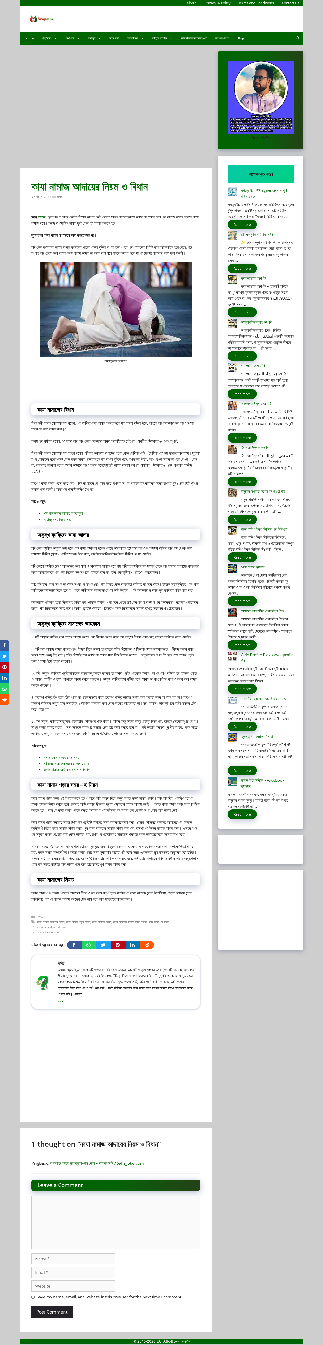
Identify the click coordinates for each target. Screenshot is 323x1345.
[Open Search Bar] (297, 38)
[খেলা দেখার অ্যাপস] (232, 569)
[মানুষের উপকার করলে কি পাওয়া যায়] (232, 493)
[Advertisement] (116, 108)
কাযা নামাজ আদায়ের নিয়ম (50, 922)
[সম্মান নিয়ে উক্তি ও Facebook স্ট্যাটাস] (232, 782)
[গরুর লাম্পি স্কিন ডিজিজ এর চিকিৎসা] (232, 531)
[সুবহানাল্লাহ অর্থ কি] (232, 280)
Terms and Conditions (256, 2)
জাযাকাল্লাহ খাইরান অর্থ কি (258, 234)
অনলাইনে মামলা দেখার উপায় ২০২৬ (263, 698)
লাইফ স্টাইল (159, 38)
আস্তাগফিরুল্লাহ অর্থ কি (256, 322)
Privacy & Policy (218, 2)
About (191, 2)
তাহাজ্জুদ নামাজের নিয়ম (58, 519)
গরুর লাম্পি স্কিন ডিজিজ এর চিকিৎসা (264, 529)
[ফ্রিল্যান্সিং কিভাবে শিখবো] (232, 738)
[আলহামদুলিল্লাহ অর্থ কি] (232, 406)
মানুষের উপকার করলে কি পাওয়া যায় (263, 491)
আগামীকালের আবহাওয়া (194, 38)
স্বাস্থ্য (92, 38)
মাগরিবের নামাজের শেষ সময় (61, 757)
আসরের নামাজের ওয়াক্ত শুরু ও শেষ (66, 763)
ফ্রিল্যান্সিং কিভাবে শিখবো (257, 736)
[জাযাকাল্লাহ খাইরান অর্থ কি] (232, 236)
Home (29, 38)
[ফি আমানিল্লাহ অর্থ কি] (232, 450)
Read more (242, 224)
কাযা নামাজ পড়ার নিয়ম (78, 922)
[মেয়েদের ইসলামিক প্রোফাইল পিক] (232, 613)
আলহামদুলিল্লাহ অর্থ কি (256, 403)
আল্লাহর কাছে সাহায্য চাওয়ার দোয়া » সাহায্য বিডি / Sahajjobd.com (97, 1163)
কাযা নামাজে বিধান (101, 922)
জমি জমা (114, 38)
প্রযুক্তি (46, 38)
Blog (240, 38)
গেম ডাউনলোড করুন (48, 932)
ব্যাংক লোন (222, 38)
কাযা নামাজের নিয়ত (123, 922)
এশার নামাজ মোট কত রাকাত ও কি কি (67, 769)
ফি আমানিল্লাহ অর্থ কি (255, 447)
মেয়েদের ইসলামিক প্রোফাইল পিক (262, 611)
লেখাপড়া (69, 38)
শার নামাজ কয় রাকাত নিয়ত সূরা (63, 513)
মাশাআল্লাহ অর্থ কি (253, 366)
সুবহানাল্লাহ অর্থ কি (253, 278)
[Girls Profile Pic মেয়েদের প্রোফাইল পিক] (232, 657)
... (61, 999)
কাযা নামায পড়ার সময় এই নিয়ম (152, 922)
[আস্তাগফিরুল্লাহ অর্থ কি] (232, 324)
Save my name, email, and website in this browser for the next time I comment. (110, 1297)
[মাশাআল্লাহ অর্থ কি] (232, 368)
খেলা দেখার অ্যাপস (253, 567)
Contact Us (290, 2)
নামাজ (41, 217)
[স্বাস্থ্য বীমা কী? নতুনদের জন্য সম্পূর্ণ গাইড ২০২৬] (232, 192)
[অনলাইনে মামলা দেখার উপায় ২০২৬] (232, 701)
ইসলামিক (132, 38)
